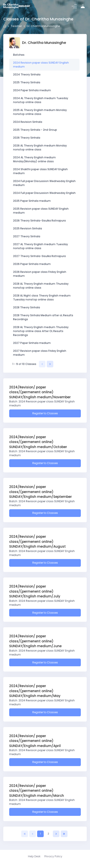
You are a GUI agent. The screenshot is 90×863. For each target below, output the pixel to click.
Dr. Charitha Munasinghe (43, 26)
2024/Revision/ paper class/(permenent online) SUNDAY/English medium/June (35, 641)
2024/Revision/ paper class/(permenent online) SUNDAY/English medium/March (36, 790)
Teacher (16, 26)
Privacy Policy (53, 856)
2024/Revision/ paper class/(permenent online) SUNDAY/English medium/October (38, 442)
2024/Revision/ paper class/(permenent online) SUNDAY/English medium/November (40, 392)
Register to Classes (45, 413)
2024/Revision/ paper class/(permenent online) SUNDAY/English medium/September (40, 491)
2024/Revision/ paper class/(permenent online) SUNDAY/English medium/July (34, 591)
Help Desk (34, 856)
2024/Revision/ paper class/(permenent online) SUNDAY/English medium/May (35, 691)
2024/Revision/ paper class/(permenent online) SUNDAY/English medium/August (37, 541)
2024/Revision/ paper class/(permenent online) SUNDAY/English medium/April (35, 741)
